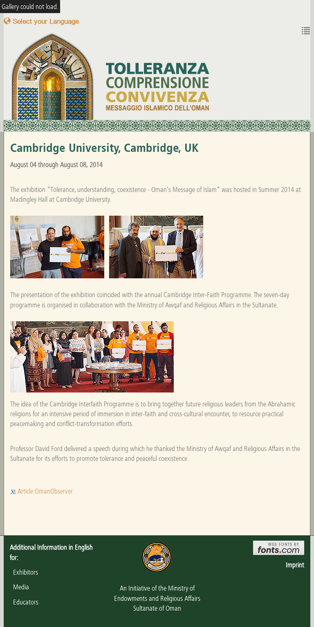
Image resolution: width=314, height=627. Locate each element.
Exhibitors (24, 572)
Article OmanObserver (44, 491)
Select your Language (45, 21)
